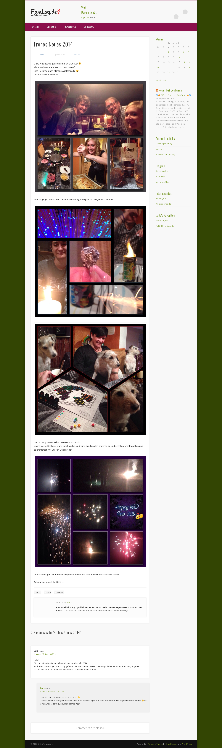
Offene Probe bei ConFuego (173, 95)
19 (188, 62)
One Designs (171, 744)
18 (183, 62)
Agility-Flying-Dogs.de (165, 226)
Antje (42, 54)
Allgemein (85, 17)
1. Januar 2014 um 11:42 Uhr (52, 691)
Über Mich (52, 27)
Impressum (89, 27)
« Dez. (158, 80)
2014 (48, 592)
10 (178, 57)
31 (178, 72)
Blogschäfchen (162, 171)
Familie (77, 54)
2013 (38, 592)
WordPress (187, 744)
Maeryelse (160, 149)
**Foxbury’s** (162, 220)
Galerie (35, 27)
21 (163, 67)
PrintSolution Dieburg (165, 154)
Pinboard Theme (155, 744)
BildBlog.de (161, 198)
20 (158, 67)
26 (188, 67)
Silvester (60, 592)
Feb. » (165, 80)
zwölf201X (70, 27)
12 (188, 57)
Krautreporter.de (163, 203)
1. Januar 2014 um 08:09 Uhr (46, 654)
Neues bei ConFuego (170, 90)
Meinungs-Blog (162, 182)
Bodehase (160, 176)
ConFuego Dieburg (164, 143)
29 (168, 72)
